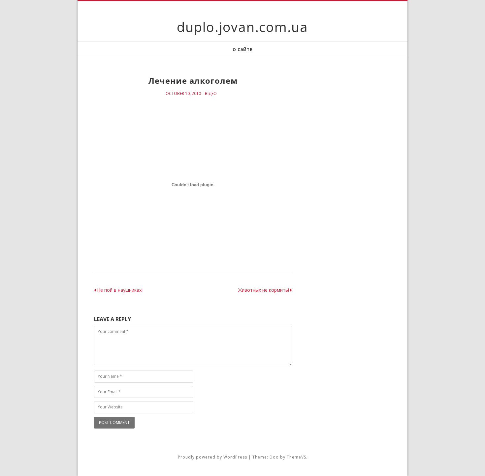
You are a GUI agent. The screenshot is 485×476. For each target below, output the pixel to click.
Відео (211, 93)
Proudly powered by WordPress (212, 457)
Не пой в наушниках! (119, 290)
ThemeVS (296, 457)
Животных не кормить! (264, 290)
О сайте (242, 49)
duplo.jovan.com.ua (242, 27)
